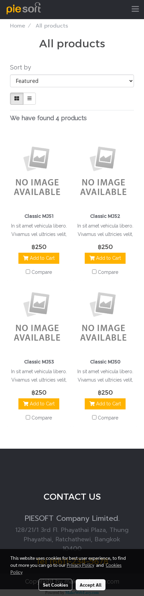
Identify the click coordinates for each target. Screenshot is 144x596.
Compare (41, 272)
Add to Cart (41, 258)
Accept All (90, 585)
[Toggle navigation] (135, 9)
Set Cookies (55, 585)
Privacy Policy (80, 565)
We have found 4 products (48, 117)
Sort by (23, 67)
